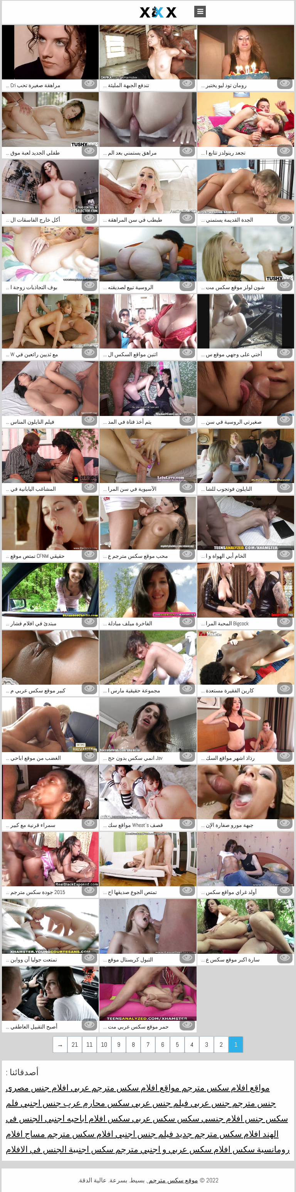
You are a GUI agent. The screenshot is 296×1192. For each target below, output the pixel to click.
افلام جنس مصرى (37, 1087)
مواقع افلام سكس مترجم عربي (124, 1087)
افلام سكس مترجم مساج (68, 1133)
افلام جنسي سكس (209, 1118)
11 (89, 1044)
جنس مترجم (253, 1103)
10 (104, 1044)
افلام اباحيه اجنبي (74, 1118)
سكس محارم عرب (95, 1103)
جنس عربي (209, 1103)
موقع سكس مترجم (172, 1180)
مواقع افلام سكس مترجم (225, 1087)
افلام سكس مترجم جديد (217, 1133)
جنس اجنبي (39, 1103)
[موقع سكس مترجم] (140, 12)
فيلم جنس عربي (159, 1103)
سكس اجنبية (90, 1149)
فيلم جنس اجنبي (143, 1133)
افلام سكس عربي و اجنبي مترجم (171, 1149)
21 (75, 1044)
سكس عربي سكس (140, 1118)
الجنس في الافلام (36, 1149)
